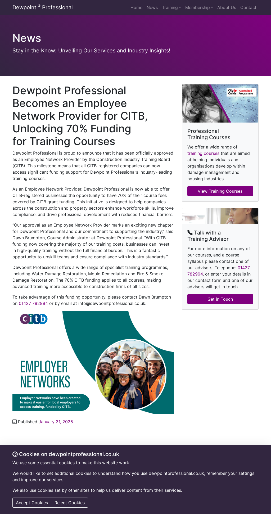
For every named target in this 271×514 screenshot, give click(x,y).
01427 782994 (33, 303)
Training (170, 7)
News (152, 7)
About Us (226, 7)
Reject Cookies (70, 502)
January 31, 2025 (56, 421)
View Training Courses (220, 191)
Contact (248, 7)
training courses (203, 153)
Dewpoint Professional (42, 7)
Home (136, 7)
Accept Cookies (32, 502)
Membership (197, 7)
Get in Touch (220, 299)
